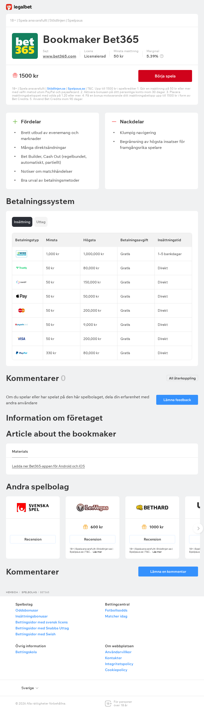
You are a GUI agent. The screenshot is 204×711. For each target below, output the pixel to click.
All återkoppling (182, 378)
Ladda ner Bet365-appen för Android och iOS (48, 466)
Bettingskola (26, 652)
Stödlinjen (57, 20)
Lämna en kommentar (168, 571)
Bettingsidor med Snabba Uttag (42, 628)
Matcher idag (116, 616)
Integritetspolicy (119, 664)
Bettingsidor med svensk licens (41, 622)
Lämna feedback (177, 400)
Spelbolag (29, 592)
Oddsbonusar (26, 610)
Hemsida (12, 592)
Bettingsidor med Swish (35, 634)
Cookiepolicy (116, 670)
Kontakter (113, 658)
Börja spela (165, 75)
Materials (20, 451)
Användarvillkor (118, 652)
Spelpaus (75, 20)
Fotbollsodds (116, 610)
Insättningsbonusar (31, 616)
